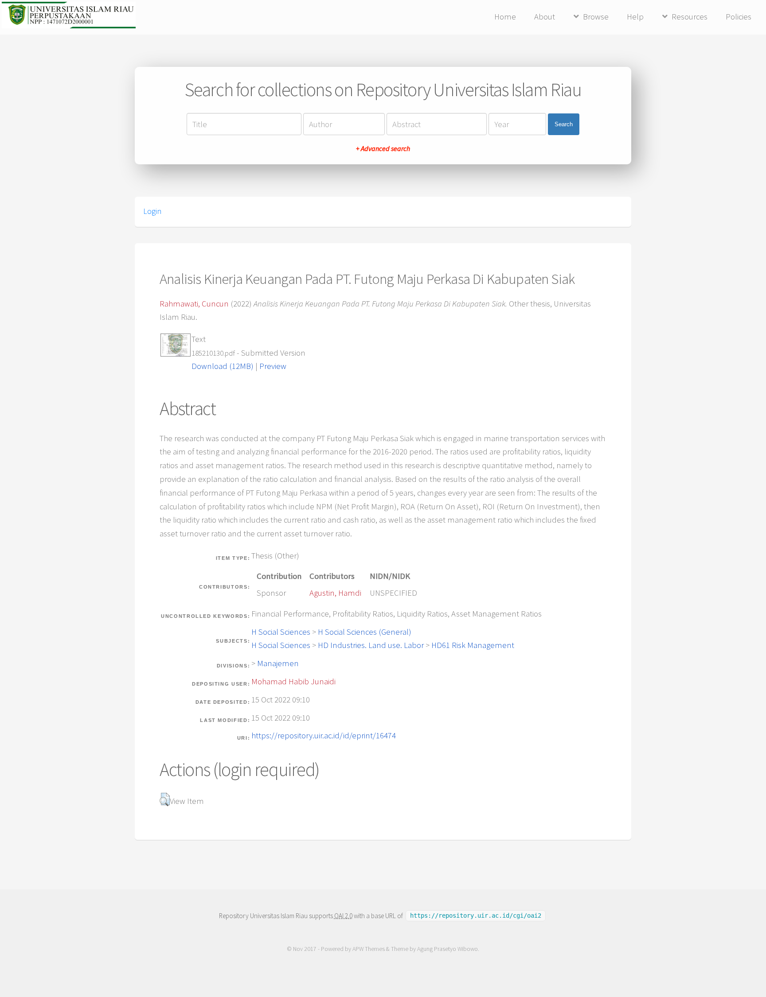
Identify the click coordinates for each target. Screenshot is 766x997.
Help (635, 17)
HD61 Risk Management (472, 645)
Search (564, 124)
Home (505, 17)
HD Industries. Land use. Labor (371, 645)
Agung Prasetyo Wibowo (447, 949)
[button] (165, 799)
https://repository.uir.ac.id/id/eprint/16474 (323, 735)
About (544, 17)
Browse (596, 17)
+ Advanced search (383, 148)
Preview (272, 366)
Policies (738, 17)
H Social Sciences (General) (364, 632)
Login (152, 211)
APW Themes (368, 949)
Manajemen (278, 663)
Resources (689, 17)
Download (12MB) (223, 366)
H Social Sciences (280, 632)
